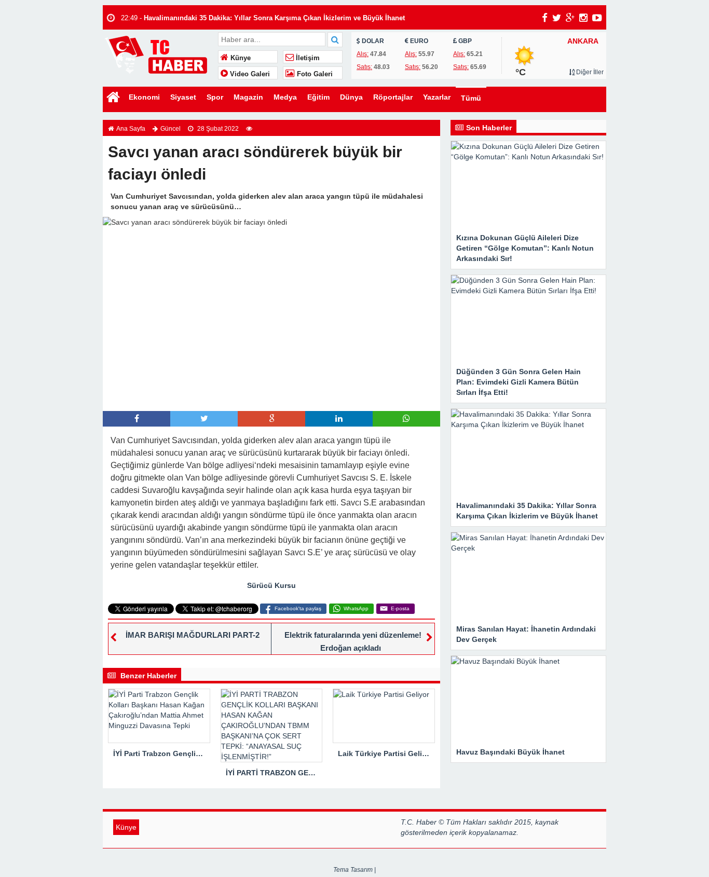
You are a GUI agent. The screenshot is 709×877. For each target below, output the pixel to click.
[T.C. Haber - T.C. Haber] (159, 54)
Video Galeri (249, 74)
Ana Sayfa (130, 128)
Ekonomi (144, 97)
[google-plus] (570, 17)
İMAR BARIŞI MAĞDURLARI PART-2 (193, 635)
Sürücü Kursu (271, 585)
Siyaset (183, 97)
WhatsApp (356, 608)
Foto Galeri (314, 74)
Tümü (471, 98)
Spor (215, 97)
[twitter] (556, 17)
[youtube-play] (597, 17)
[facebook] (545, 17)
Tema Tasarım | (354, 869)
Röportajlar (393, 97)
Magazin (248, 97)
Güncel (170, 128)
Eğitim (318, 97)
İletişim (307, 58)
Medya (285, 97)
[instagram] (583, 17)
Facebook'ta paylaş (298, 608)
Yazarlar (437, 97)
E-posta (400, 608)
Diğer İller (589, 72)
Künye (239, 58)
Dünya (351, 97)
